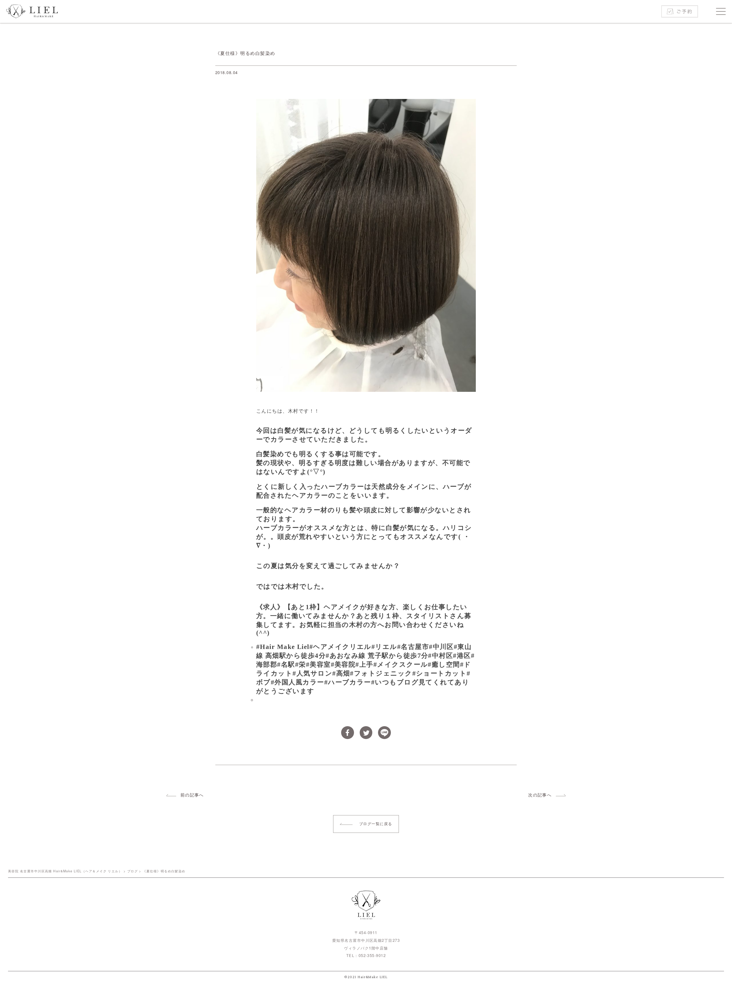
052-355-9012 (372, 955)
